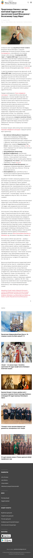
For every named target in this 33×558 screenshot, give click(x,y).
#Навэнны (3, 295)
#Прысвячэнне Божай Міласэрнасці (18, 296)
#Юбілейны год (11, 295)
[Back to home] (8, 2)
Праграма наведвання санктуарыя (10, 129)
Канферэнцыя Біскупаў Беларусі (10, 522)
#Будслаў (18, 290)
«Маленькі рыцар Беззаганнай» (10, 486)
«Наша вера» (4, 483)
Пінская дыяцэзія (6, 519)
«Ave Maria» (4, 480)
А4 (26, 146)
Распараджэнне (5, 53)
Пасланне (27, 68)
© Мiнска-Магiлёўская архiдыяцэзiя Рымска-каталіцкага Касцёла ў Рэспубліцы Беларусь (16, 553)
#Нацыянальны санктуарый (21, 293)
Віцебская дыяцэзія (6, 513)
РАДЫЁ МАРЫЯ (5, 501)
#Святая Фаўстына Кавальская (22, 295)
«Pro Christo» (4, 477)
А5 (29, 146)
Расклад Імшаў (5, 498)
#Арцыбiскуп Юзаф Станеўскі (8, 290)
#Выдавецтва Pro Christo (7, 293)
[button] (28, 2)
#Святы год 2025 (5, 296)
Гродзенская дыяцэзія (7, 516)
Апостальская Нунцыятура (8, 525)
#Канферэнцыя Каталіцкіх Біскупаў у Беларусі (17, 292)
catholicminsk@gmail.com (20, 549)
